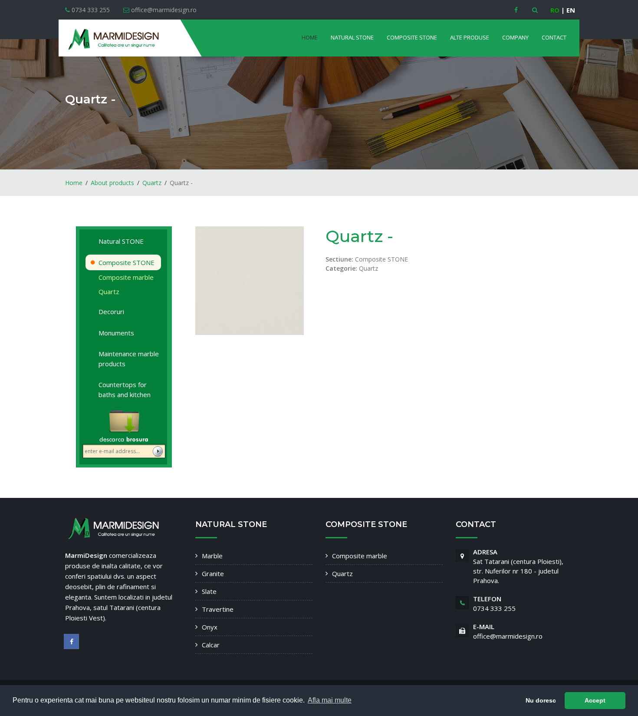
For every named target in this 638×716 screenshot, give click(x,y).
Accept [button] (595, 700)
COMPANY (515, 37)
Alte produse (469, 37)
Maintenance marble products (129, 358)
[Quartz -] (249, 280)
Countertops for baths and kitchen (125, 389)
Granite (213, 573)
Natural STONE (352, 37)
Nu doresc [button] (541, 700)
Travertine (217, 609)
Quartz (151, 183)
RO (554, 10)
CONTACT (554, 37)
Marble (212, 555)
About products (112, 183)
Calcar (211, 644)
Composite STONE (412, 37)
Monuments (116, 332)
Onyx (209, 627)
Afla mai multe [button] (330, 700)
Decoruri (111, 311)
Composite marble (126, 277)
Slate (209, 591)
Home (310, 37)
